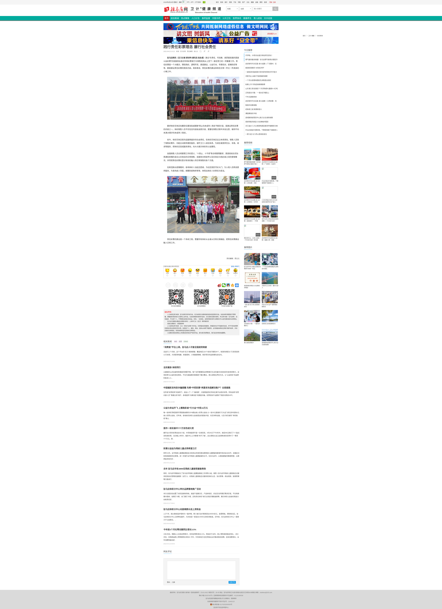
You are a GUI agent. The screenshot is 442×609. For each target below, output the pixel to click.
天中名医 (268, 18)
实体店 (186, 341)
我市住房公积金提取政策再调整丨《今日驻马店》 (270, 220)
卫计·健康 (311, 36)
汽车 (234, 2)
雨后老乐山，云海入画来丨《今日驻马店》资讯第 (252, 239)
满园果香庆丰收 (251, 113)
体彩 (175, 341)
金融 (256, 2)
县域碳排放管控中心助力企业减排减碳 (259, 117)
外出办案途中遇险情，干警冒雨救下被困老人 (261, 130)
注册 (274, 2)
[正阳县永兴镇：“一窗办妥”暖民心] (252, 316)
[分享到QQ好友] (228, 285)
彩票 (180, 341)
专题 (239, 2)
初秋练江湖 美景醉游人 (253, 109)
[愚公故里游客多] (252, 335)
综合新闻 (175, 18)
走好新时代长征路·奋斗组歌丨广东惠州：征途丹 (269, 163)
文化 (248, 2)
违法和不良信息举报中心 (221, 607)
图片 (226, 2)
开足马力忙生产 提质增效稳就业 (269, 305)
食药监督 (206, 18)
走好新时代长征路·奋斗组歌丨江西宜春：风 (261, 101)
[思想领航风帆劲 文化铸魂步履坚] (252, 278)
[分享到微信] (224, 285)
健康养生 (247, 18)
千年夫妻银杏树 (251, 97)
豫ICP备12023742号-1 (206, 595)
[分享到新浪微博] (219, 285)
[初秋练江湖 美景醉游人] (270, 316)
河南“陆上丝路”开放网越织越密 (256, 76)
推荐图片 (248, 247)
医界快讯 (237, 18)
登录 (270, 2)
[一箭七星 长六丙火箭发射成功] (252, 297)
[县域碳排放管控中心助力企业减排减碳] (270, 335)
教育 (261, 2)
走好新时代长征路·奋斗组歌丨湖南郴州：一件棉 (252, 220)
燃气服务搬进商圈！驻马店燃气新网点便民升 (261, 59)
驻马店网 (183, 51)
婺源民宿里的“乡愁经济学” (254, 68)
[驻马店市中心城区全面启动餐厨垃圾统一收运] (252, 259)
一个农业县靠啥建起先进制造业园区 (258, 80)
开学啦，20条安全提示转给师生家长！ (259, 55)
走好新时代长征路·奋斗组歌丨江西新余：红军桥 (252, 201)
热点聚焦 (185, 18)
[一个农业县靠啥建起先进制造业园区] (270, 259)
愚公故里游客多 (249, 343)
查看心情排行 (235, 266)
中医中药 (216, 18)
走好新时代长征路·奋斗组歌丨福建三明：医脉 (269, 239)
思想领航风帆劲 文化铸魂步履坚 (256, 122)
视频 (230, 2)
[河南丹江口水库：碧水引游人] (270, 278)
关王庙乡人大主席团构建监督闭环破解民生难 (261, 126)
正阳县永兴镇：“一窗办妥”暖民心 (257, 93)
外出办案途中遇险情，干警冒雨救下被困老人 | (270, 182)
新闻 (221, 2)
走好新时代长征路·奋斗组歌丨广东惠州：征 (261, 64)
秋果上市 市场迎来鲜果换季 (255, 84)
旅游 (265, 2)
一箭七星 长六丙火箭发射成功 (256, 134)
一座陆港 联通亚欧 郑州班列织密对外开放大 (261, 72)
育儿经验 (258, 18)
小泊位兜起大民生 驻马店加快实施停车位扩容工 (269, 201)
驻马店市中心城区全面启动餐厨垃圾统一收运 (252, 268)
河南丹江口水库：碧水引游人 (270, 286)
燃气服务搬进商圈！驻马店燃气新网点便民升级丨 (252, 163)
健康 (252, 2)
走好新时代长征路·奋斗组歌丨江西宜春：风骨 (252, 182)
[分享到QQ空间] (232, 285)
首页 (217, 2)
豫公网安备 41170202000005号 (222, 604)
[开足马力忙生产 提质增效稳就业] (270, 297)
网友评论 (167, 551)
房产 (243, 2)
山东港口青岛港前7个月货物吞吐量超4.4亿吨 (261, 88)
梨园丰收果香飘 (251, 105)
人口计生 (195, 18)
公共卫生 (226, 18)
